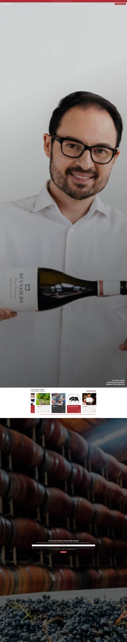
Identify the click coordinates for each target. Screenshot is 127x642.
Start (43, 3)
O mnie (79, 3)
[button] (98, 403)
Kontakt (73, 3)
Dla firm (67, 3)
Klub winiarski (60, 3)
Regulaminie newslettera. (72, 549)
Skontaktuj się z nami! (120, 3)
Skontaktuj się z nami (91, 390)
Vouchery (53, 3)
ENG (84, 3)
